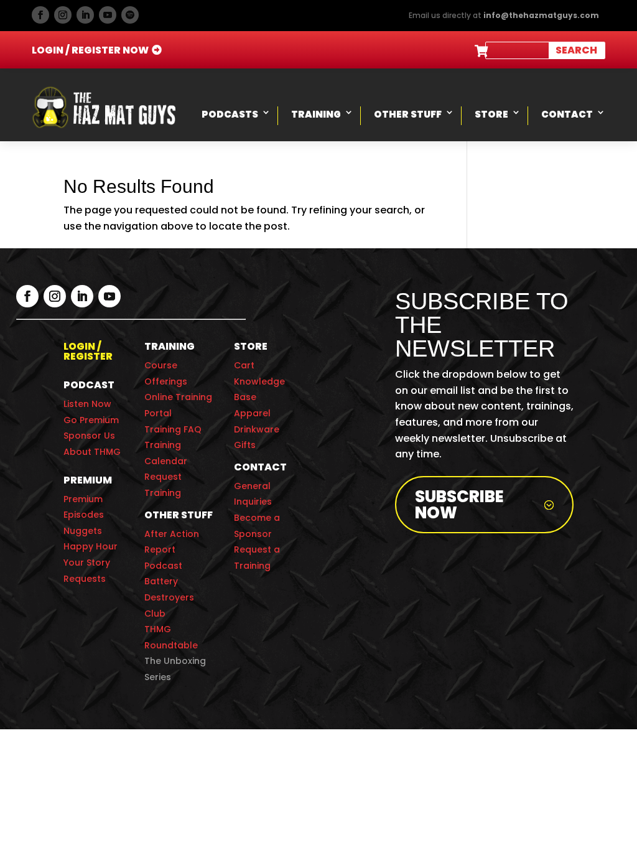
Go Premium (91, 420)
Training (316, 114)
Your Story (86, 562)
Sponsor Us (89, 435)
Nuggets (82, 531)
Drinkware (256, 429)
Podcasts (230, 114)
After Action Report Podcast (171, 550)
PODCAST (88, 385)
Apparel (252, 413)
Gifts (245, 445)
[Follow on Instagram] (63, 15)
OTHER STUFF (178, 515)
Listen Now (87, 404)
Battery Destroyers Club (169, 597)
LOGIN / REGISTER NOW (90, 50)
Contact (567, 114)
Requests (84, 578)
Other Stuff (408, 114)
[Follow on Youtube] (107, 15)
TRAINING (169, 346)
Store (491, 114)
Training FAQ (173, 429)
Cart (244, 365)
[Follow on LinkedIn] (85, 15)
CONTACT (260, 467)
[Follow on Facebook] (40, 15)
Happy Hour (90, 546)
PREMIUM (87, 480)
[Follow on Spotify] (130, 15)
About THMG (92, 452)
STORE (250, 346)
